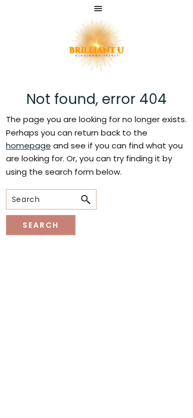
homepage (28, 145)
